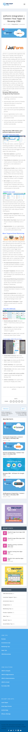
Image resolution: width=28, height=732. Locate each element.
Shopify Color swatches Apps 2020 (15, 559)
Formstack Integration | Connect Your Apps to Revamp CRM (13, 437)
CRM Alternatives (7, 593)
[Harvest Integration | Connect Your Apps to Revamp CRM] (14, 446)
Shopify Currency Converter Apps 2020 (15, 545)
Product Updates (7, 612)
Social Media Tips (7, 624)
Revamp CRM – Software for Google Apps (13, 474)
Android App (4, 710)
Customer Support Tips (9, 597)
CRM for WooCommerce (7, 678)
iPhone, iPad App (5, 714)
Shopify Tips (6, 620)
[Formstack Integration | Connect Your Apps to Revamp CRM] (14, 428)
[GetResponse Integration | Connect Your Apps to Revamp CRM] (14, 485)
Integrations (15, 24)
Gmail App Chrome (6, 706)
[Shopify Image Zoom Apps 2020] (5, 533)
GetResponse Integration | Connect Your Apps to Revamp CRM (13, 494)
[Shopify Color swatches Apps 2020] (5, 559)
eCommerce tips (7, 601)
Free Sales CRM (5, 686)
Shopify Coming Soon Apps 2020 (15, 552)
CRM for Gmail (5, 682)
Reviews (3, 639)
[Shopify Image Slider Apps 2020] (5, 539)
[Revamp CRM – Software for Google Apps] (14, 464)
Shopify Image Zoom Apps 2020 (16, 532)
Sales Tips (5, 616)
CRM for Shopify (5, 670)
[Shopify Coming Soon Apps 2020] (5, 552)
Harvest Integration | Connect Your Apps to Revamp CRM (13, 453)
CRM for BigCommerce (7, 674)
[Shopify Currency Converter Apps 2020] (5, 546)
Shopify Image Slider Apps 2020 (16, 538)
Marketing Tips (7, 608)
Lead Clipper (4, 702)
